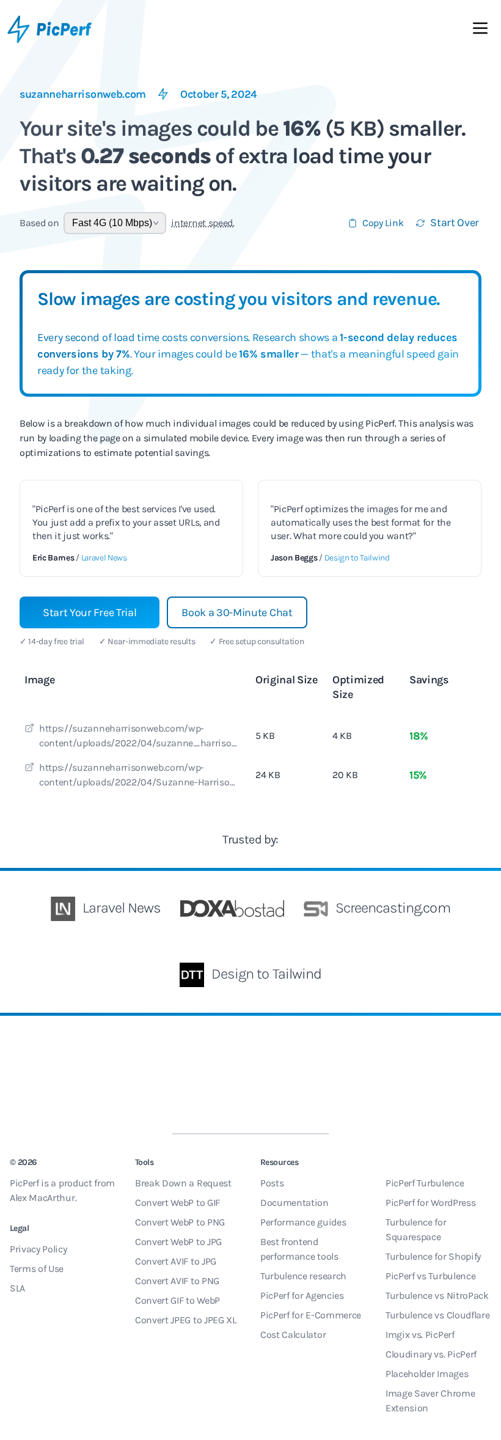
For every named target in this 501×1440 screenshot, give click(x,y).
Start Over (454, 222)
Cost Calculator (293, 1334)
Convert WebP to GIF (177, 1202)
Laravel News (104, 558)
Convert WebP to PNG (180, 1222)
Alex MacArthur (42, 1197)
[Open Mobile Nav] (480, 30)
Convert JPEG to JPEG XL (185, 1320)
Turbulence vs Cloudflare (437, 1315)
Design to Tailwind (357, 558)
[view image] (29, 729)
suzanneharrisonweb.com (83, 94)
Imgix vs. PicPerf (420, 1334)
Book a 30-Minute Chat (236, 612)
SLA (17, 1288)
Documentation (294, 1202)
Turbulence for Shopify (433, 1256)
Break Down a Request (183, 1183)
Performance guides (303, 1222)
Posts (271, 1183)
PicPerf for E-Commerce (310, 1315)
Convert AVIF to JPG (175, 1261)
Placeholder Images (427, 1373)
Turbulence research (303, 1276)
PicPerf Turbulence (425, 1183)
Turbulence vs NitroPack (437, 1295)
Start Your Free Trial (89, 612)
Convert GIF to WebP (177, 1300)
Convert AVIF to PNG (177, 1281)
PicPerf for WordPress (430, 1202)
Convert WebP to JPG (178, 1241)
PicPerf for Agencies (302, 1295)
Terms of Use (37, 1268)
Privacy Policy (38, 1249)
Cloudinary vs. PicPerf (431, 1354)
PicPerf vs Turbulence (430, 1276)
